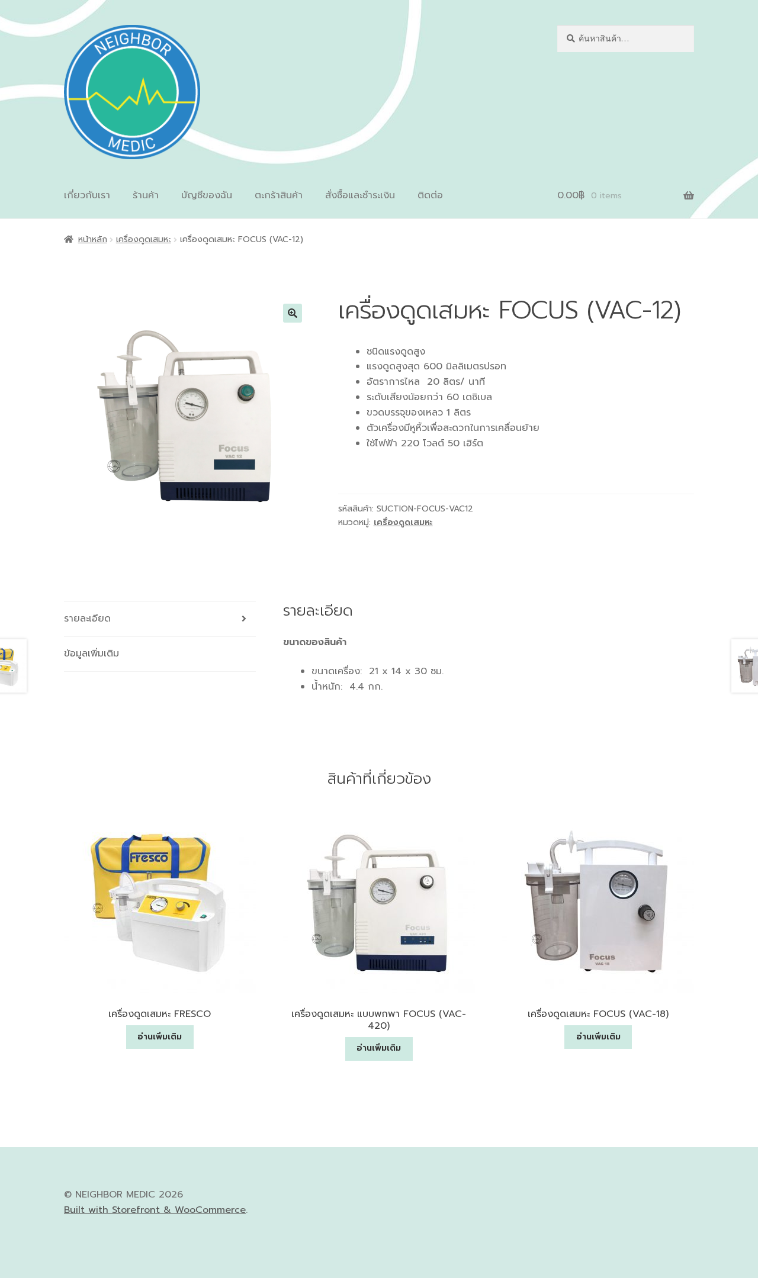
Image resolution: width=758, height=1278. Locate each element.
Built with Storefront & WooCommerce (155, 1210)
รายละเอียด (87, 618)
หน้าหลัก (92, 239)
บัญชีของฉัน (206, 195)
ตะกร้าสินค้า (279, 195)
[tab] (160, 619)
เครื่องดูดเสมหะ (143, 239)
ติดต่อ (430, 195)
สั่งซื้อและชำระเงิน (360, 195)
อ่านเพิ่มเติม (159, 1037)
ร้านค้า (146, 195)
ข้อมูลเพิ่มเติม (91, 653)
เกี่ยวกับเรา (87, 195)
